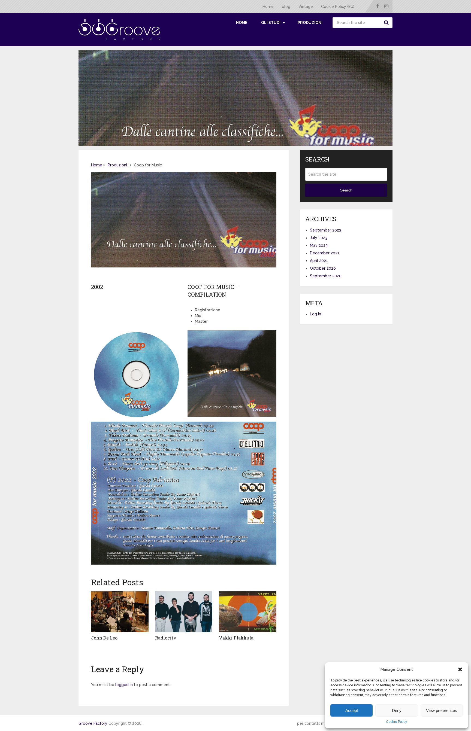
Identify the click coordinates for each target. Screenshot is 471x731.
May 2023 (319, 245)
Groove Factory (92, 723)
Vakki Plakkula (236, 638)
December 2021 (324, 253)
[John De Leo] (120, 611)
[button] (460, 669)
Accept (351, 710)
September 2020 (326, 276)
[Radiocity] (184, 611)
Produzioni (310, 22)
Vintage (305, 6)
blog (286, 6)
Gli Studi (270, 22)
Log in (315, 314)
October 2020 (323, 268)
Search (387, 22)
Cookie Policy (396, 722)
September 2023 (325, 230)
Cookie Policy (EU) (337, 6)
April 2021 (319, 260)
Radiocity (165, 638)
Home (268, 6)
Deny (396, 710)
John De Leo (104, 638)
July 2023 (318, 238)
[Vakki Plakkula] (247, 611)
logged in (124, 685)
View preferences (441, 710)
